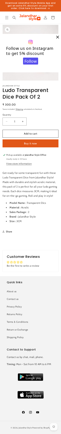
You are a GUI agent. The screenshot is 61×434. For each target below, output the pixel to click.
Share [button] (9, 231)
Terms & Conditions (17, 321)
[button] (7, 17)
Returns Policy (14, 314)
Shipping (19, 109)
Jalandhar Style (25, 428)
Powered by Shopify (41, 428)
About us (12, 291)
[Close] (57, 37)
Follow (30, 61)
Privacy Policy (14, 306)
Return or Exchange (17, 329)
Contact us (13, 299)
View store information (19, 163)
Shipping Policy (15, 337)
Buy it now (30, 143)
